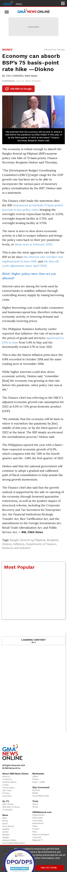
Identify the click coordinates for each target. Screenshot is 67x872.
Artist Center (37, 817)
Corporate (36, 837)
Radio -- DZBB (38, 782)
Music (34, 831)
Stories (35, 806)
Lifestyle (5, 837)
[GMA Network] (8, 3)
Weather (5, 829)
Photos (35, 779)
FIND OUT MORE (49, 867)
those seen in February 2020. (34, 244)
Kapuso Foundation (40, 834)
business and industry (16, 548)
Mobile (35, 793)
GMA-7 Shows (8, 804)
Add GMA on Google (18, 88)
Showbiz (6, 834)
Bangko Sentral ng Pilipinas (27, 540)
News (19, 3)
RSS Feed (36, 790)
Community (37, 820)
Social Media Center (40, 795)
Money (5, 820)
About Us (6, 776)
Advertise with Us (9, 782)
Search (35, 804)
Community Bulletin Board (13, 843)
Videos (35, 776)
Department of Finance (41, 544)
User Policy (7, 796)
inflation (18, 544)
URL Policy (7, 790)
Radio (35, 826)
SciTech (5, 832)
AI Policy (6, 793)
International (37, 823)
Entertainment (38, 815)
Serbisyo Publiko (9, 840)
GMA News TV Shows (10, 807)
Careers (5, 785)
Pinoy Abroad (8, 826)
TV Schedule (7, 809)
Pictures (35, 829)
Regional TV (37, 840)
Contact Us (7, 779)
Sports (5, 823)
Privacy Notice (8, 787)
